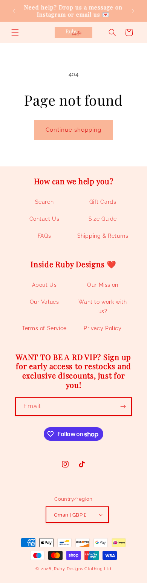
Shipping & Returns (103, 236)
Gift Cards (102, 202)
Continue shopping (73, 129)
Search (44, 202)
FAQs (44, 236)
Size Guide (103, 219)
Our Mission (102, 285)
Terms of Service (44, 328)
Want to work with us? (102, 306)
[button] (15, 32)
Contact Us (44, 219)
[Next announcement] (133, 11)
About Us (44, 285)
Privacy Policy (102, 328)
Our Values (44, 302)
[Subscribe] (123, 406)
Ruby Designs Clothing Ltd (83, 568)
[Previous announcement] (14, 11)
